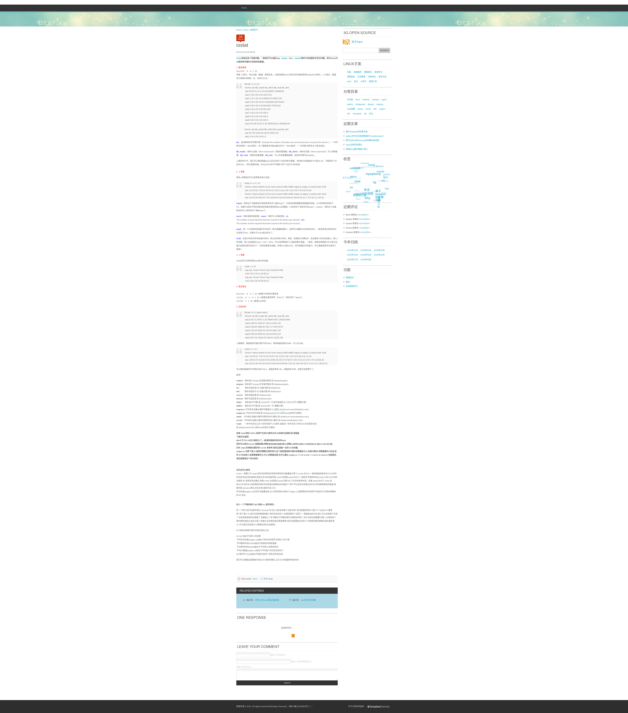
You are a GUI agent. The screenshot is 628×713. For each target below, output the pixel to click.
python (350, 104)
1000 (277, 413)
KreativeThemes (379, 706)
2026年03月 (379, 250)
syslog (368, 185)
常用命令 (254, 30)
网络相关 (368, 72)
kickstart (376, 191)
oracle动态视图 (364, 193)
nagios (382, 109)
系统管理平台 (352, 286)
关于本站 (347, 177)
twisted (367, 167)
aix (351, 187)
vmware (375, 99)
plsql (348, 191)
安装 (349, 72)
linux (246, 30)
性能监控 (351, 77)
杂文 (371, 114)
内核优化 (372, 77)
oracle (368, 109)
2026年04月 (352, 255)
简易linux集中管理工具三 (357, 149)
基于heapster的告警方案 (356, 132)
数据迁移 (378, 202)
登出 (348, 282)
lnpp (387, 188)
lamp (369, 174)
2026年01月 (352, 250)
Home (239, 30)
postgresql (360, 104)
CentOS (362, 215)
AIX (348, 114)
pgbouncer (382, 180)
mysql (360, 109)
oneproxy (354, 183)
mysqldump (373, 174)
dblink (357, 191)
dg (374, 182)
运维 (356, 171)
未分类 (350, 99)
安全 (356, 81)
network (365, 99)
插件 (366, 197)
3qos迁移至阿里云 (354, 145)
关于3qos (357, 41)
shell (349, 81)
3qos (358, 198)
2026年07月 (352, 259)
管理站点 (350, 277)
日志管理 (361, 77)
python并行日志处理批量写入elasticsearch (364, 136)
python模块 (386, 176)
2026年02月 (365, 250)
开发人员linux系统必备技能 (267, 600)
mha (366, 201)
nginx (384, 99)
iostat (242, 45)
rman (383, 192)
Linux (238, 58)
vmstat (298, 58)
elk (365, 114)
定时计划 (382, 77)
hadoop (379, 104)
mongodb (357, 114)
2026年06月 (379, 255)
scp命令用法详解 (308, 600)
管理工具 (373, 81)
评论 (265, 579)
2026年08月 (365, 259)
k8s (375, 109)
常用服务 (357, 72)
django (371, 104)
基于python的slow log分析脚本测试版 (362, 140)
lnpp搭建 (351, 109)
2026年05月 (365, 255)
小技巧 (363, 81)
